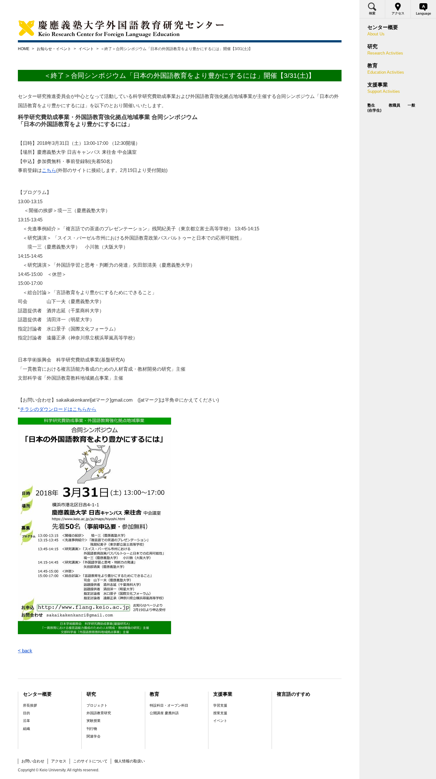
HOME (23, 49)
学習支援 (220, 705)
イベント (86, 49)
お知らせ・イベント (54, 49)
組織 (26, 729)
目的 (26, 713)
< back (25, 650)
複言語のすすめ (293, 694)
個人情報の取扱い (129, 761)
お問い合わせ (32, 761)
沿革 (26, 721)
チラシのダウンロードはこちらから (58, 409)
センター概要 (37, 694)
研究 (91, 694)
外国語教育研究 (98, 713)
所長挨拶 (30, 705)
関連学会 (93, 736)
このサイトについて (90, 761)
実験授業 (93, 721)
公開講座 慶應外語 (164, 713)
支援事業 (222, 694)
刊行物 (91, 729)
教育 (154, 694)
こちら (49, 170)
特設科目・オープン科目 (169, 705)
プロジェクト (97, 705)
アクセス (58, 761)
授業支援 (220, 713)
